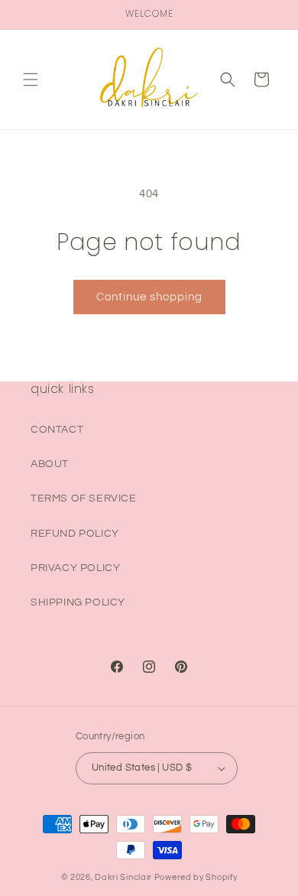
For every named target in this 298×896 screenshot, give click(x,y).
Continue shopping (149, 297)
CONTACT (57, 429)
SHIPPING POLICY (78, 602)
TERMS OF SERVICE (84, 498)
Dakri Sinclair (123, 877)
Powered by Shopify (196, 877)
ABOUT (50, 464)
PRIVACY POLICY (75, 568)
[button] (30, 79)
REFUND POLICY (75, 533)
